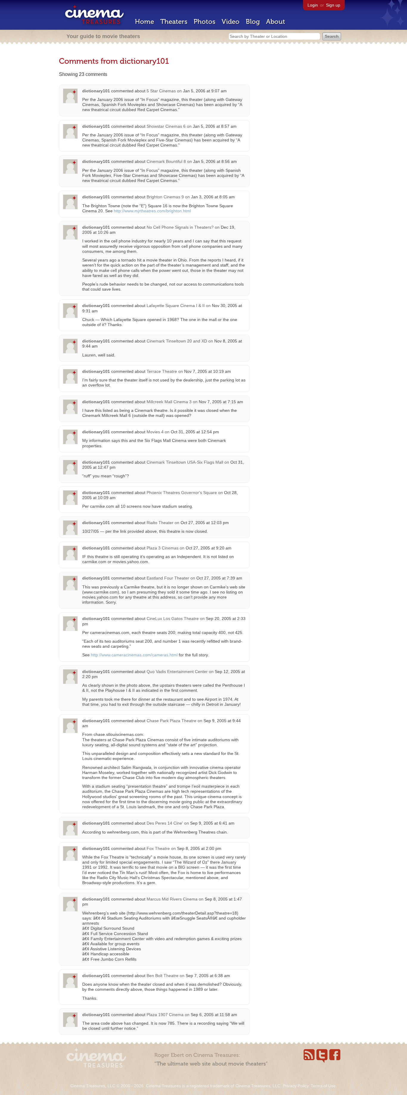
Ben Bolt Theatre (162, 975)
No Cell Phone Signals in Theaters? (180, 227)
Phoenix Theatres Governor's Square (182, 492)
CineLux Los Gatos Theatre (173, 618)
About (275, 22)
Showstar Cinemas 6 (166, 126)
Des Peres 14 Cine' (165, 823)
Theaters (173, 22)
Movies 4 (155, 431)
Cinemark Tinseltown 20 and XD (177, 341)
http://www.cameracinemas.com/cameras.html (134, 654)
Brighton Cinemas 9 (165, 196)
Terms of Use (323, 1085)
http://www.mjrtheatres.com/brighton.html (152, 210)
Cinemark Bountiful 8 (166, 161)
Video (231, 22)
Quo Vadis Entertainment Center (177, 671)
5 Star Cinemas (161, 90)
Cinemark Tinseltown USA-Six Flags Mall (185, 462)
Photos (204, 22)
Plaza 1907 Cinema (165, 1014)
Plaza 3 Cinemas (162, 548)
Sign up (333, 5)
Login (312, 5)
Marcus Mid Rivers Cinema (172, 899)
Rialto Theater (160, 522)
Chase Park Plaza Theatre (171, 720)
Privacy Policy (295, 1085)
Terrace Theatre (162, 371)
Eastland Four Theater (168, 578)
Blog (253, 22)
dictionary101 (96, 90)
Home (144, 22)
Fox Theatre (158, 848)
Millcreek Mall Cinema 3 (169, 401)
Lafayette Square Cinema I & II (176, 305)
